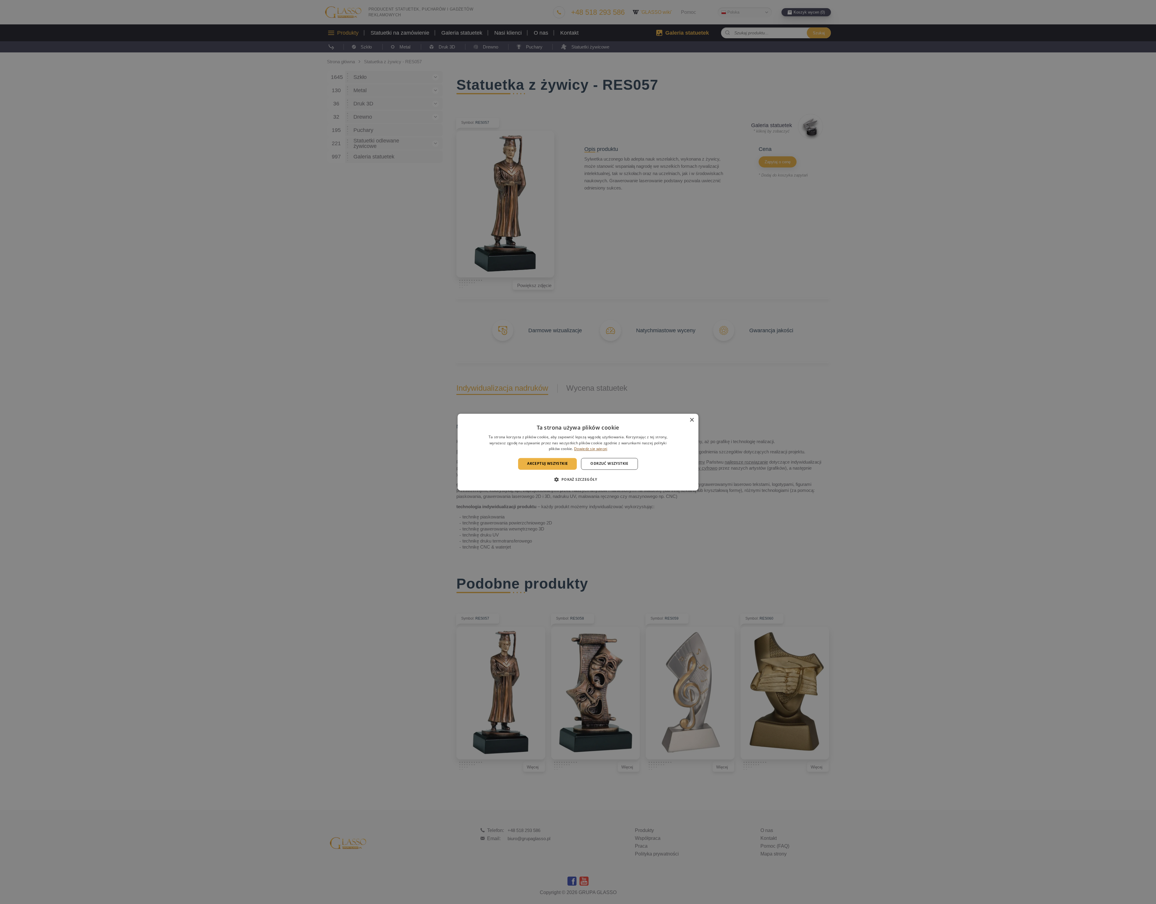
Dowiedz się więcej (590, 449)
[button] (578, 479)
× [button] (691, 420)
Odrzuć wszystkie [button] (609, 463)
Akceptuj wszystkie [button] (547, 463)
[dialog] (578, 452)
